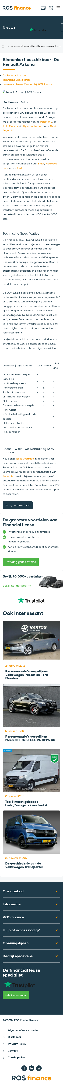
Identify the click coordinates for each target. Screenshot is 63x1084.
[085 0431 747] (51, 8)
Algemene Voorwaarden (23, 1030)
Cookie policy (16, 1057)
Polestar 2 (46, 121)
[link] (31, 582)
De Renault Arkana (14, 75)
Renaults (8, 476)
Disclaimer (14, 1037)
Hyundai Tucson (32, 126)
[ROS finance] (18, 8)
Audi (19, 168)
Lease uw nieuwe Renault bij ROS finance (27, 84)
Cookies (13, 1050)
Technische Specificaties (16, 79)
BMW (41, 163)
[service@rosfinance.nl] (43, 8)
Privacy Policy (17, 1044)
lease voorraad (25, 458)
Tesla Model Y (10, 126)
